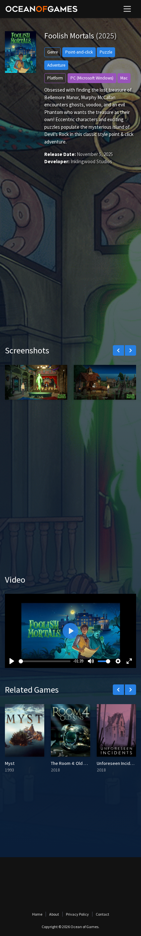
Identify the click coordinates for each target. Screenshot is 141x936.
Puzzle (106, 52)
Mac (124, 78)
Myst (9, 763)
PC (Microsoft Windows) (91, 78)
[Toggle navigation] (127, 9)
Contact (102, 914)
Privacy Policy (77, 914)
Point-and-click (79, 52)
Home (37, 914)
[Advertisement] (70, 264)
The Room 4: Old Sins (71, 763)
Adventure (56, 65)
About (54, 914)
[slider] (44, 661)
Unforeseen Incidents (118, 763)
